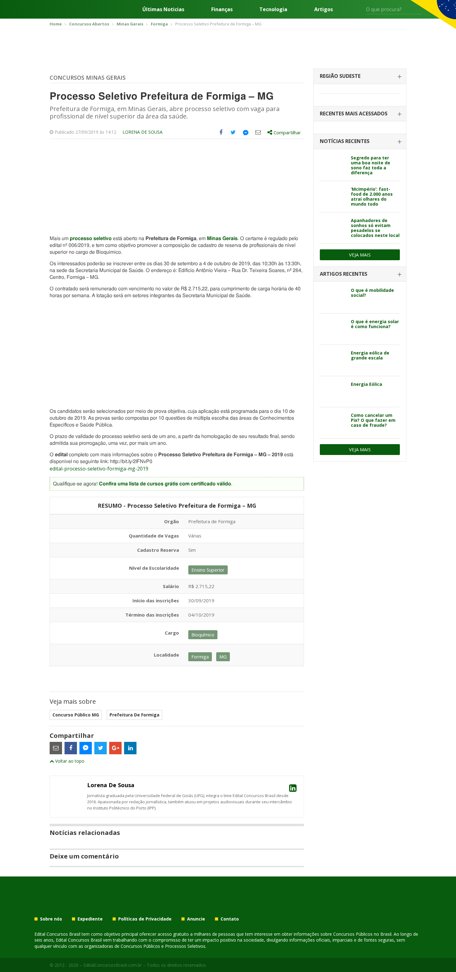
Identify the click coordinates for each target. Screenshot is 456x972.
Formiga (200, 656)
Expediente (90, 919)
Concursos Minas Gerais (88, 77)
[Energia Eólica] (333, 392)
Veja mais (360, 255)
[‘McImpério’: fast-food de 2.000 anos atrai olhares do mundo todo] (333, 197)
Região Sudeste (340, 76)
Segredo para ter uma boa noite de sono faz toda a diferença (370, 165)
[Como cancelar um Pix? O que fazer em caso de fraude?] (333, 423)
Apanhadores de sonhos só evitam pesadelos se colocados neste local (375, 227)
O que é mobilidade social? (372, 292)
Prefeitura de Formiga (134, 715)
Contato (230, 919)
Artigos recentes (343, 273)
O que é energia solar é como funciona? (375, 324)
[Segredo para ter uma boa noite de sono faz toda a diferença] (333, 165)
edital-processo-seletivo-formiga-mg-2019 (99, 468)
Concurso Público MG (75, 715)
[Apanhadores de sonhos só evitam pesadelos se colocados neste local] (333, 228)
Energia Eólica (366, 384)
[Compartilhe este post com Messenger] (245, 132)
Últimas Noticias (163, 9)
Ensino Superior (208, 570)
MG (223, 656)
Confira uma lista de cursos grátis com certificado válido (165, 483)
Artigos (323, 9)
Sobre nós (51, 919)
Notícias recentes (344, 141)
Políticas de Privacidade (145, 919)
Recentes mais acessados (353, 113)
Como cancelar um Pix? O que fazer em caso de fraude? (373, 420)
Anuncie (196, 919)
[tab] (360, 76)
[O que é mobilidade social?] (333, 298)
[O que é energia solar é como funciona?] (333, 329)
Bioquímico (202, 634)
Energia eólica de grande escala (370, 355)
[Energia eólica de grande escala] (333, 360)
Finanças (222, 9)
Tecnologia (273, 9)
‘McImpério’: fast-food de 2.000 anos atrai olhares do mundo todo (372, 196)
